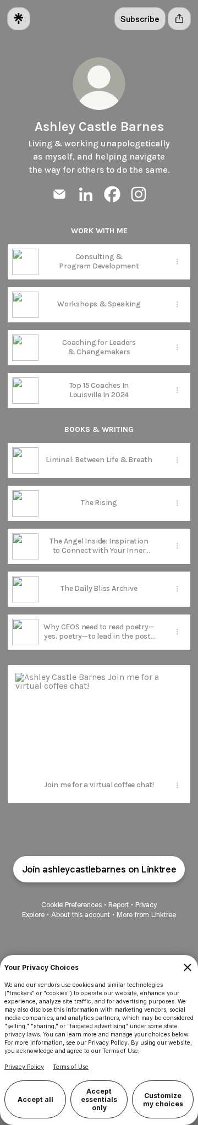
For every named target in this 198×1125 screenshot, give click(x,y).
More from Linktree (146, 914)
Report (118, 904)
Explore (33, 914)
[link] (59, 194)
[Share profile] (179, 19)
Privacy (146, 904)
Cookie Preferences (71, 904)
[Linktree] (19, 19)
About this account (80, 914)
